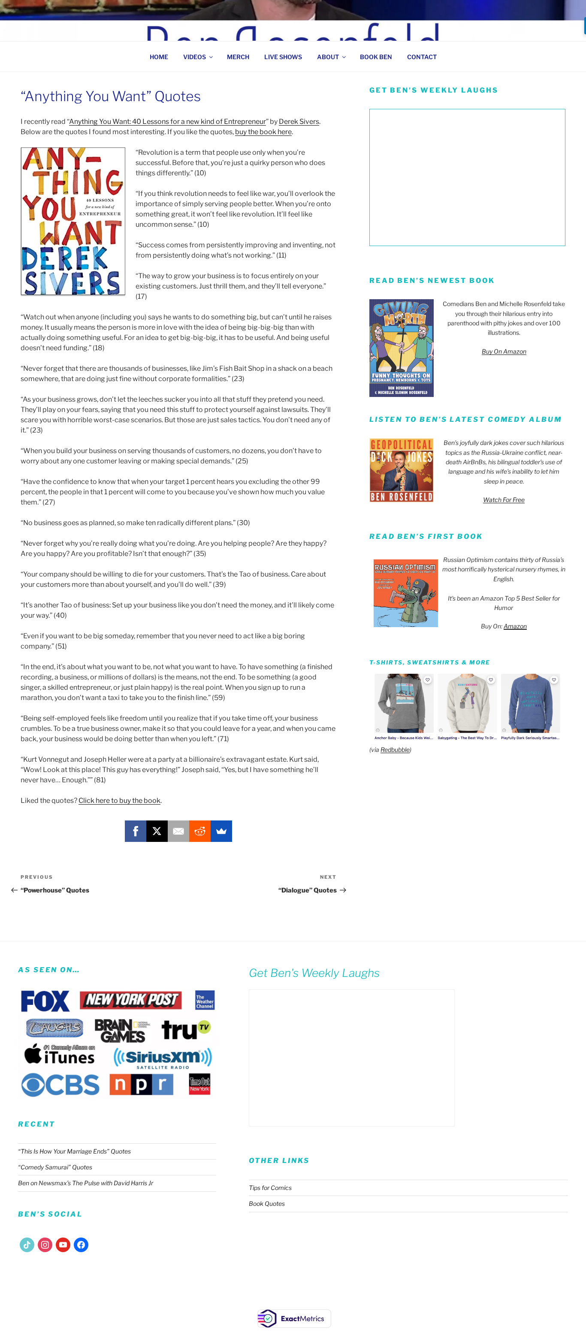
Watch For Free (504, 499)
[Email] (178, 831)
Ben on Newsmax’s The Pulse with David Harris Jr (85, 1183)
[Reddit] (200, 831)
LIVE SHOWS (283, 56)
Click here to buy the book (119, 800)
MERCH (238, 56)
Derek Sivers (299, 121)
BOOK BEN (376, 56)
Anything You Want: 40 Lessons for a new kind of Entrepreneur (167, 121)
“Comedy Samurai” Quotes (55, 1167)
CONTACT (422, 56)
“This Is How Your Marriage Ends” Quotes (74, 1151)
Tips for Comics (270, 1187)
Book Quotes (267, 1203)
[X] (157, 831)
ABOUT (328, 56)
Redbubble (395, 749)
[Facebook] (135, 831)
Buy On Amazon (504, 351)
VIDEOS (194, 56)
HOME (159, 56)
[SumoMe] (221, 831)
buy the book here (263, 132)
